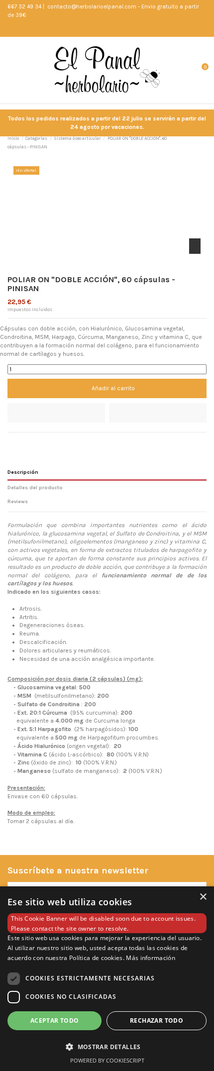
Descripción (22, 472)
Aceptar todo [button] (54, 1020)
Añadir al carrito (113, 388)
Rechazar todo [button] (156, 1020)
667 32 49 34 (24, 6)
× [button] (203, 897)
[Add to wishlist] (56, 413)
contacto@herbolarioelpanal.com (91, 6)
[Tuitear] (21, 442)
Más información (150, 958)
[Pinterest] (30, 442)
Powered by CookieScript (107, 1060)
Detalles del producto (35, 487)
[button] (107, 1047)
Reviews (17, 501)
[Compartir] (11, 442)
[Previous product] (195, 142)
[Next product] (203, 142)
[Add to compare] (158, 413)
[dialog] (107, 978)
